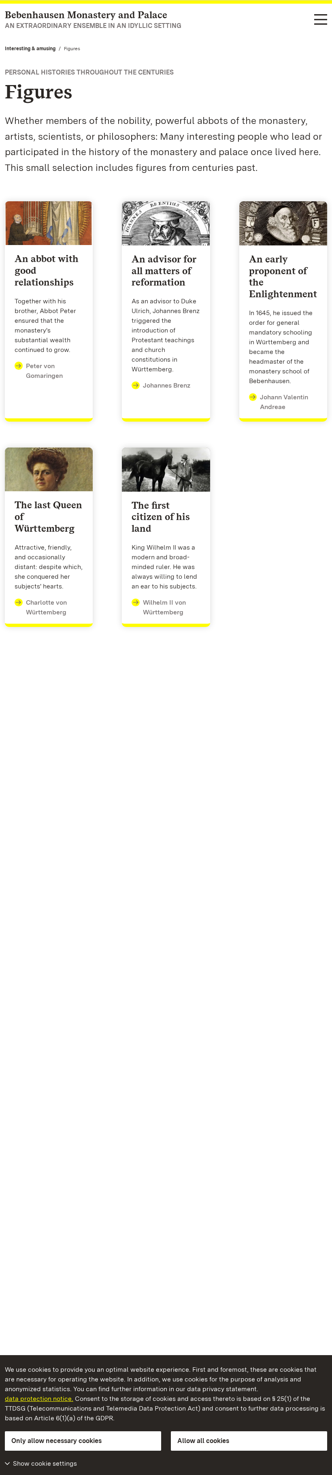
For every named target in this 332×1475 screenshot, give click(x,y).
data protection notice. (39, 1399)
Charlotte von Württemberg (46, 607)
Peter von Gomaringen (44, 370)
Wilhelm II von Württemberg (164, 607)
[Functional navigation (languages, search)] (320, 20)
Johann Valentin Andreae (284, 402)
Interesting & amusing (30, 48)
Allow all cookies (203, 1441)
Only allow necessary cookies (56, 1441)
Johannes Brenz (166, 385)
